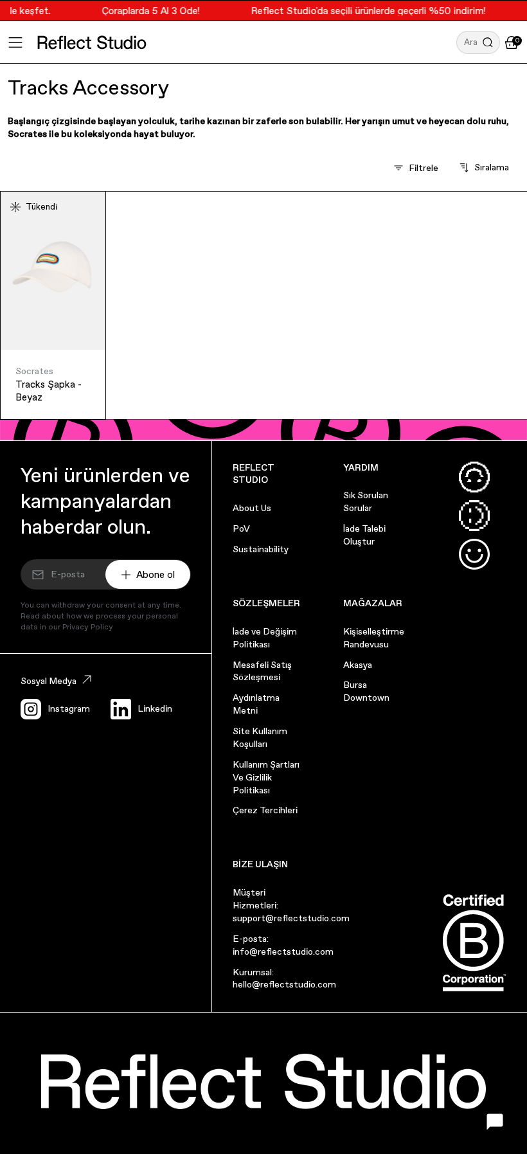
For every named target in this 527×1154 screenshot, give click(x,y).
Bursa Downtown (366, 691)
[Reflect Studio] (92, 42)
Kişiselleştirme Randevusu (373, 638)
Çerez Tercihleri (265, 810)
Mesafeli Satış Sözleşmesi (262, 671)
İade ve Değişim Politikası (265, 638)
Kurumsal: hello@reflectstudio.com (284, 978)
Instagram (69, 708)
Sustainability (261, 549)
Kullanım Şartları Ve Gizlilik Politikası (266, 777)
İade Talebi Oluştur (364, 535)
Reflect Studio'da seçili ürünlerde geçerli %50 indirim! (362, 10)
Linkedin (155, 708)
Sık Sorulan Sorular (365, 501)
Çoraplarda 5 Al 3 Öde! (144, 10)
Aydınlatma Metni (256, 704)
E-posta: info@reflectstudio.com (283, 945)
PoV (241, 528)
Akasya (357, 665)
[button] (478, 42)
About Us (252, 508)
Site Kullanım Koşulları (260, 737)
